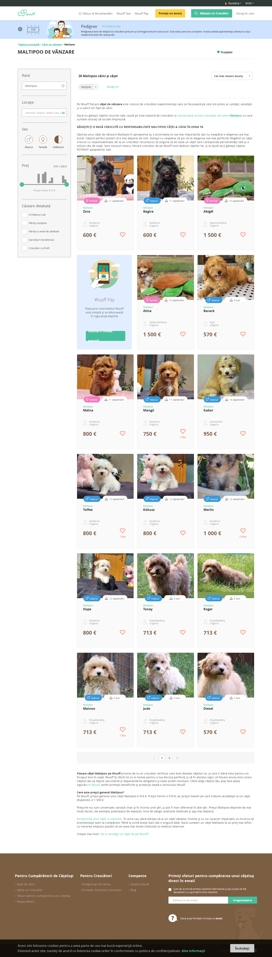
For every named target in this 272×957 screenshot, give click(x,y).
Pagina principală (28, 44)
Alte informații (193, 951)
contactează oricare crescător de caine (210, 115)
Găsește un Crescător (214, 13)
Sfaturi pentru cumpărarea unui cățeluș (43, 896)
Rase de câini (26, 884)
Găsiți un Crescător (29, 890)
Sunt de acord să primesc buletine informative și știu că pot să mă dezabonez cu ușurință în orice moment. (209, 890)
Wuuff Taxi (124, 13)
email (219, 918)
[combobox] (44, 86)
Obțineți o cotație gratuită (100, 336)
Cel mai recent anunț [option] (228, 76)
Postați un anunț (170, 13)
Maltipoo (86, 86)
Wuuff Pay (141, 13)
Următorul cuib (37, 214)
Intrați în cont (245, 13)
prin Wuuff (92, 785)
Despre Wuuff (139, 884)
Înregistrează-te (242, 900)
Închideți (242, 948)
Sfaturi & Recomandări (97, 13)
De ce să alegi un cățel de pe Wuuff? (124, 834)
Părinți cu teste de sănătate (44, 231)
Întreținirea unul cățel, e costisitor (99, 819)
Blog (133, 890)
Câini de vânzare (52, 44)
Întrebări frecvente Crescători (102, 890)
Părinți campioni (38, 223)
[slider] (22, 184)
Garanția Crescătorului (41, 239)
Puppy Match (25, 901)
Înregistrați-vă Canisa (96, 884)
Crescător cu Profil (39, 248)
